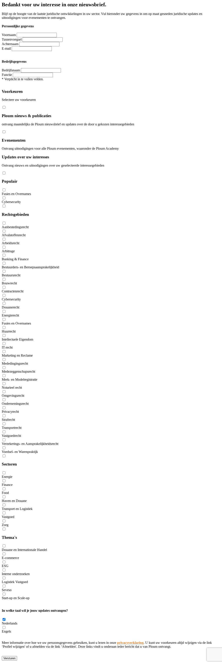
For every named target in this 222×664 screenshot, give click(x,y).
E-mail (6, 48)
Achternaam (10, 44)
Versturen (9, 658)
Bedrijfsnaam (11, 70)
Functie (7, 75)
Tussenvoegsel (12, 39)
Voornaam (9, 35)
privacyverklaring (130, 642)
